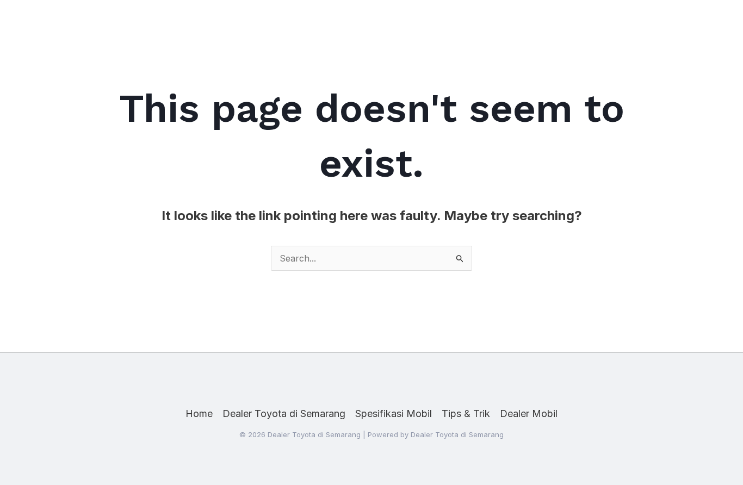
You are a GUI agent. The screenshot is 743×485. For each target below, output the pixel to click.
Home (199, 413)
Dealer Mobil (529, 413)
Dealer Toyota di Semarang (283, 413)
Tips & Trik (466, 413)
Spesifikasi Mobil (393, 413)
